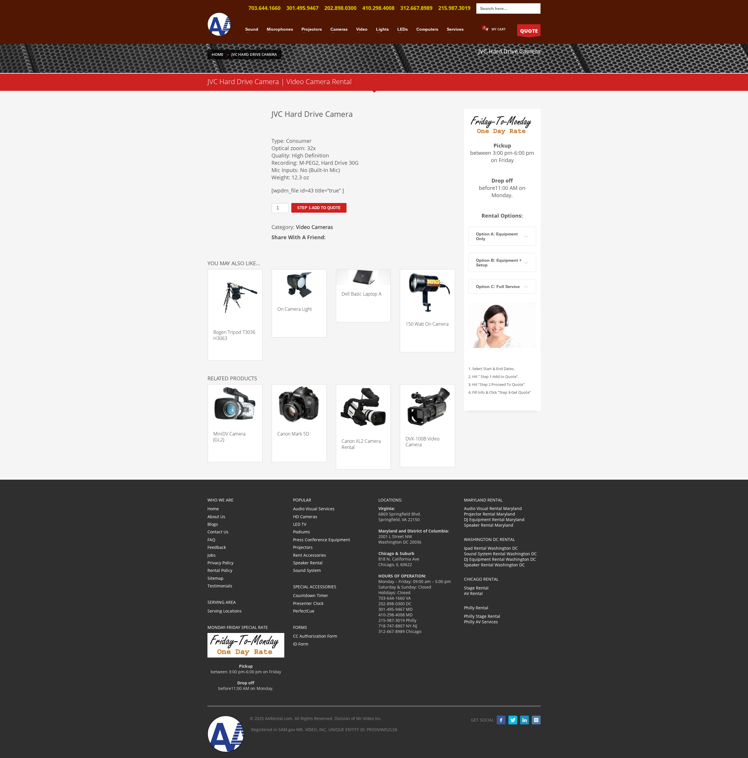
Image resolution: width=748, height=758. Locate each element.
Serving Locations (224, 611)
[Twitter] (512, 720)
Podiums (301, 532)
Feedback (216, 547)
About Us (216, 516)
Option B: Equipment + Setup (499, 262)
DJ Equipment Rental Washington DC (500, 559)
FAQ (211, 539)
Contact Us (217, 532)
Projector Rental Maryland (489, 514)
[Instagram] (536, 720)
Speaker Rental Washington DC (494, 565)
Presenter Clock (308, 603)
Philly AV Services (481, 622)
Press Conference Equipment (321, 539)
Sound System (307, 570)
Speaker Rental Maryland (488, 525)
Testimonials (219, 586)
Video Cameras (314, 226)
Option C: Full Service (498, 286)
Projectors (303, 547)
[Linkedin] (524, 720)
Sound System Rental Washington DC (500, 553)
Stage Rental (476, 588)
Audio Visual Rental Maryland (493, 508)
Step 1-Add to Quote (319, 208)
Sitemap (215, 578)
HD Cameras (305, 516)
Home (213, 508)
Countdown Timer (310, 595)
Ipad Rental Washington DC (491, 548)
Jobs (211, 555)
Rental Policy (219, 570)
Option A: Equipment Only (497, 236)
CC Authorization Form (315, 636)
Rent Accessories (309, 555)
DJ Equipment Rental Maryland (494, 519)
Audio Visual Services (314, 508)
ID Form (300, 644)
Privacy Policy (220, 563)
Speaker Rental (308, 563)
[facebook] (501, 720)
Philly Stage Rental (482, 616)
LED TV (299, 524)
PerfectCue (303, 611)
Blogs (212, 524)
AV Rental (473, 593)
